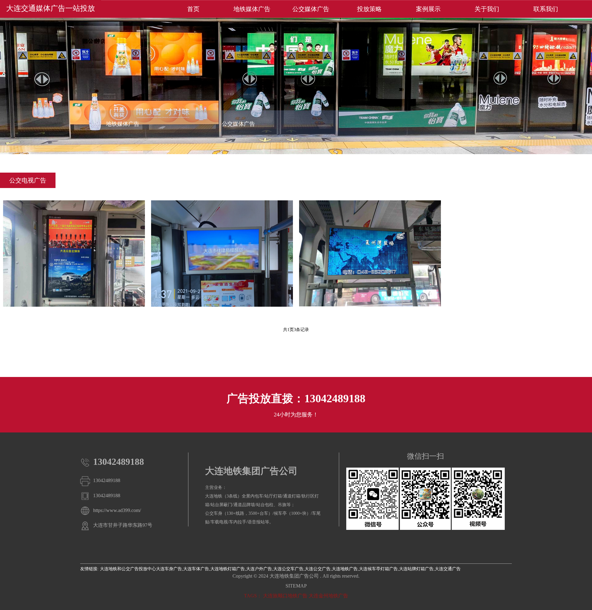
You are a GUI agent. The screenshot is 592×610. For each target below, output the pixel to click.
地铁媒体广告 (251, 9)
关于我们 (487, 9)
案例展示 (428, 9)
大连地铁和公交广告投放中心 (128, 569)
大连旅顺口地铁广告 (285, 595)
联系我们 (545, 9)
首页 (193, 9)
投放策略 (369, 9)
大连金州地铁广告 (328, 595)
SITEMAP (296, 585)
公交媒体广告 (310, 9)
